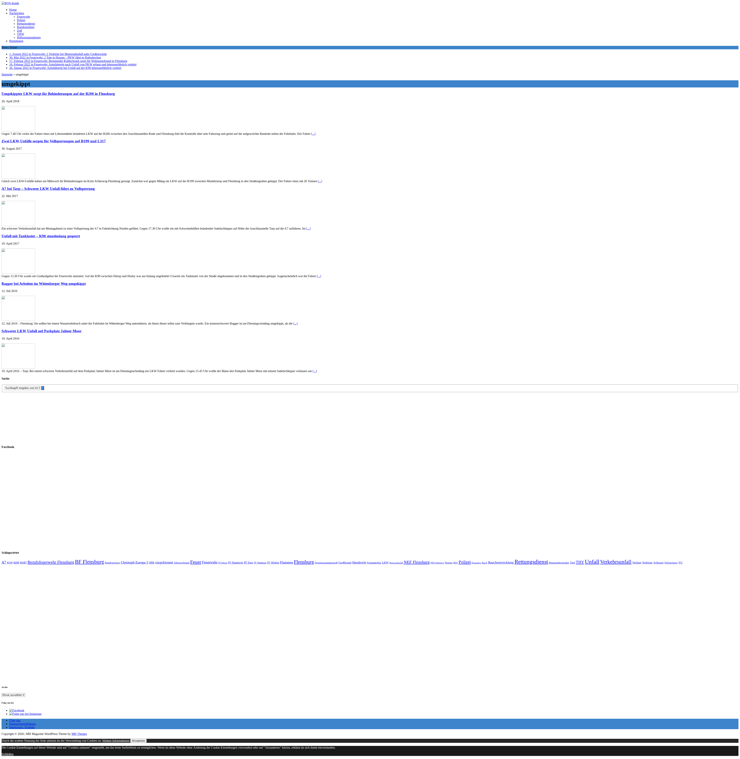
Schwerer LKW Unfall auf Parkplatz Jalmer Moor (42, 331)
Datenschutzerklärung (22, 723)
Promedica (476, 563)
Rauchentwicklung (501, 562)
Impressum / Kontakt (22, 727)
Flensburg (304, 562)
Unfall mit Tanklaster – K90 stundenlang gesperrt (41, 236)
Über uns (14, 720)
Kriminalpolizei (374, 562)
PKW (455, 563)
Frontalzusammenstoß (326, 562)
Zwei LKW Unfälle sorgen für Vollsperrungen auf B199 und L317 (54, 141)
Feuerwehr (23, 16)
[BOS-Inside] (370, 3)
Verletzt (636, 562)
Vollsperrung (671, 562)
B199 (10, 562)
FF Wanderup (260, 563)
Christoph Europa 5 (134, 562)
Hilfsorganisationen (29, 37)
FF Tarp (248, 562)
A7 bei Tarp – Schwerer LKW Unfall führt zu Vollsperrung (48, 189)
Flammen (286, 562)
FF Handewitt (235, 562)
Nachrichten (16, 13)
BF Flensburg (89, 562)
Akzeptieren (138, 740)
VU (680, 562)
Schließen (7, 754)
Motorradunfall (396, 563)
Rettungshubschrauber (559, 563)
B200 (16, 562)
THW (20, 34)
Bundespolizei (25, 27)
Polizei (21, 20)
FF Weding (273, 562)
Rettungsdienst (26, 23)
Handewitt (359, 562)
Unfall (592, 562)
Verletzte (647, 562)
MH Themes (79, 734)
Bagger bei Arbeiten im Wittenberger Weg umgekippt (44, 284)
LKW (385, 562)
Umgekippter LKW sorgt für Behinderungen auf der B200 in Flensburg (58, 94)
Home (13, 9)
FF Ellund (222, 563)
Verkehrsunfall (616, 562)
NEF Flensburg (417, 562)
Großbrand (345, 562)
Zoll (19, 30)
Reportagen (16, 41)
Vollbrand (658, 562)
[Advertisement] (30, 416)
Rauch (484, 563)
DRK (152, 562)
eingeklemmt (164, 562)
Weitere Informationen (116, 740)
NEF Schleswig (437, 563)
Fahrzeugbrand (181, 562)
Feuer (195, 561)
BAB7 (23, 562)
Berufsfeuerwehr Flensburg (51, 562)
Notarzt (448, 562)
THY (580, 562)
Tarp (572, 562)
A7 (4, 562)
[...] (313, 133)
